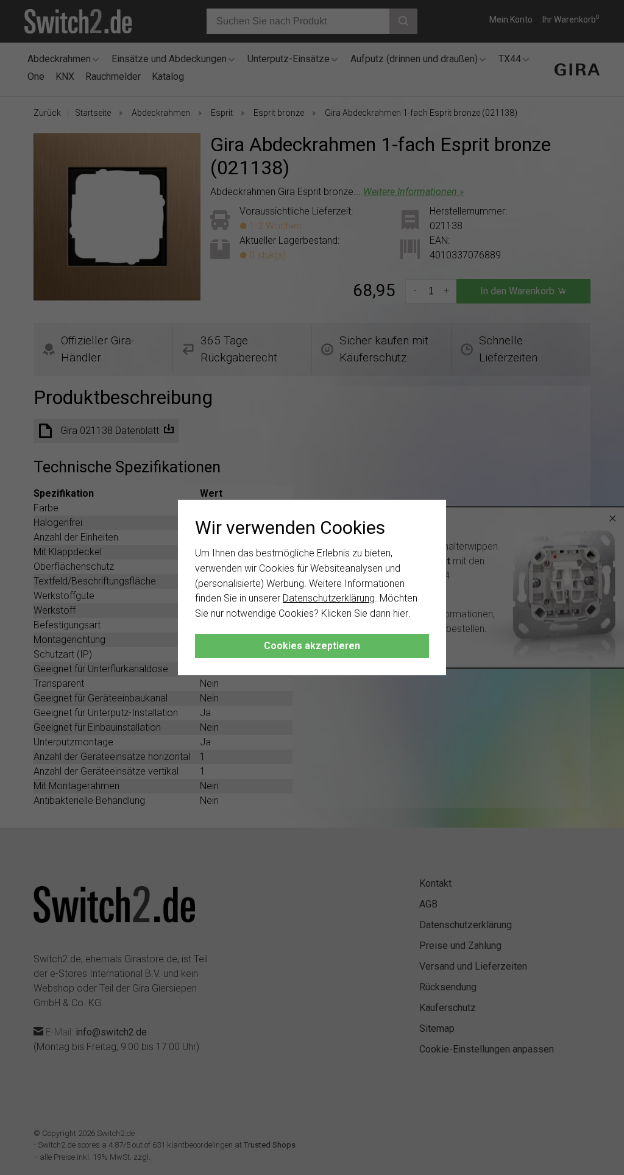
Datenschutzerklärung (329, 598)
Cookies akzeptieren (312, 645)
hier (400, 613)
